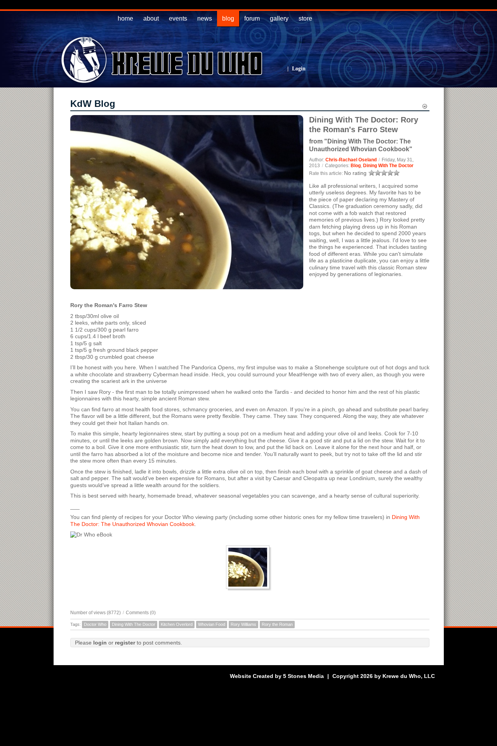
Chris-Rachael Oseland (351, 159)
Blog (356, 165)
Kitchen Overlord (177, 624)
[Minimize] (424, 107)
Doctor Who (95, 624)
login (100, 642)
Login (299, 69)
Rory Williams (243, 624)
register (125, 642)
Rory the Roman (277, 624)
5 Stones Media (303, 676)
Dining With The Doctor (388, 165)
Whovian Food (211, 624)
